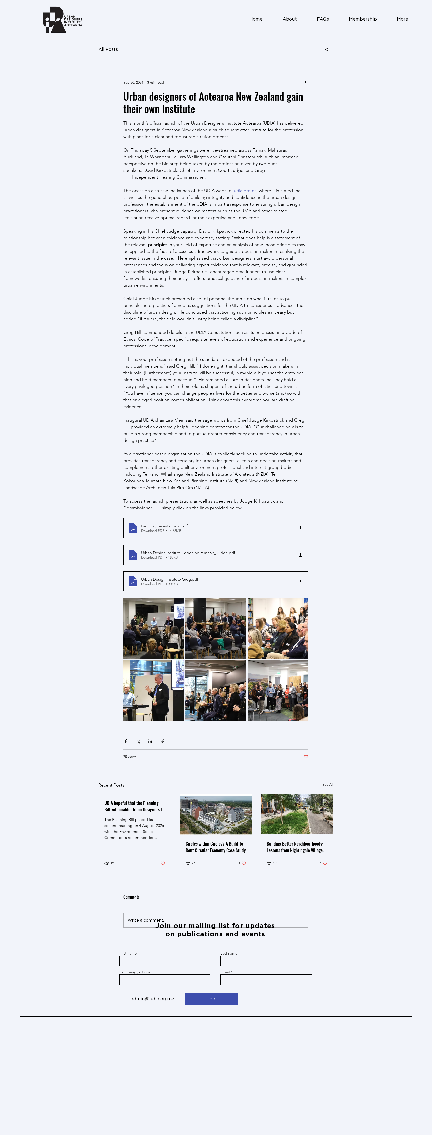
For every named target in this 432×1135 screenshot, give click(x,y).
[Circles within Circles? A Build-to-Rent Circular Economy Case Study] (216, 814)
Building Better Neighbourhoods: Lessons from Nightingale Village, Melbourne (295, 846)
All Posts (108, 49)
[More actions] (305, 82)
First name (128, 953)
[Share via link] (162, 741)
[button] (327, 49)
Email (225, 972)
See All (328, 784)
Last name (229, 953)
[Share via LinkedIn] (150, 741)
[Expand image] (154, 628)
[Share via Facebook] (126, 741)
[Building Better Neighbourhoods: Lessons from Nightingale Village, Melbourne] (297, 814)
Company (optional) (136, 972)
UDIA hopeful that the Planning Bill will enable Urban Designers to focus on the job (134, 806)
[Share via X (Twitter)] (138, 741)
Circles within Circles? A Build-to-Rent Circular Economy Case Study (216, 846)
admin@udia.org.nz (152, 998)
